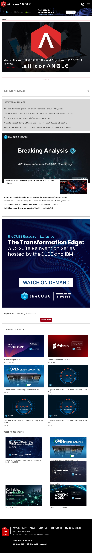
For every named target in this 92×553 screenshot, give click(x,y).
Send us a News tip (21, 531)
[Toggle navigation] (88, 4)
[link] (46, 47)
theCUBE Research (38, 544)
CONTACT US (56, 528)
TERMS (32, 528)
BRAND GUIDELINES (73, 528)
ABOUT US (43, 528)
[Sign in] (82, 4)
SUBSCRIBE (46, 319)
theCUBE (20, 544)
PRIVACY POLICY (19, 528)
